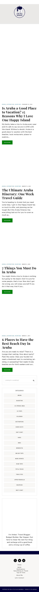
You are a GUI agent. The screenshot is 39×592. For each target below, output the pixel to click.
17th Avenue (33, 589)
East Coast (19, 432)
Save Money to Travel (21, 571)
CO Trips (19, 411)
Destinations (10, 104)
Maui (19, 442)
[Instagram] (24, 560)
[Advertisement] (19, 44)
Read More (7, 142)
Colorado (20, 416)
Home (19, 565)
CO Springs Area (20, 406)
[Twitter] (19, 560)
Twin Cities (19, 474)
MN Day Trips (19, 453)
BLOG (19, 567)
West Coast (19, 490)
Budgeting (19, 400)
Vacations (18, 104)
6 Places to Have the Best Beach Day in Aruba (18, 343)
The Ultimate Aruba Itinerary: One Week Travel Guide (18, 194)
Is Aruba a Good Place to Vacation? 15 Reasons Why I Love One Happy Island (19, 114)
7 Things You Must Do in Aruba (19, 270)
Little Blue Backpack (19, 12)
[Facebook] (15, 560)
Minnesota (19, 448)
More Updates (19, 458)
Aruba (4, 104)
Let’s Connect (19, 578)
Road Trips (19, 464)
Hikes (19, 437)
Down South (19, 427)
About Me (19, 575)
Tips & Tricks (19, 469)
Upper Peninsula (19, 479)
